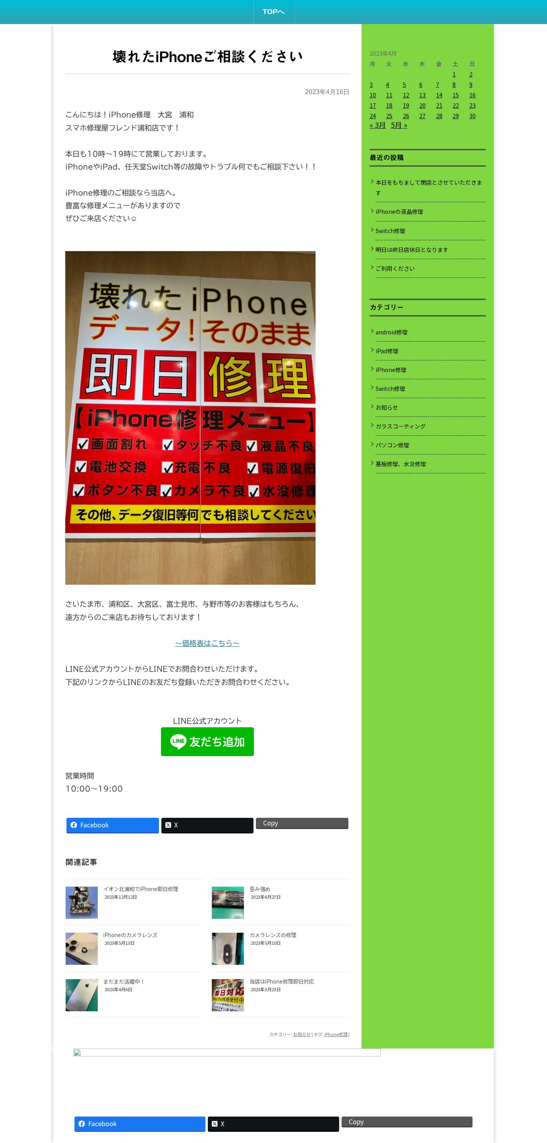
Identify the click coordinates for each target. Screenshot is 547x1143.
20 (422, 105)
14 (439, 95)
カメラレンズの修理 (272, 935)
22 (455, 105)
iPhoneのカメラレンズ (130, 935)
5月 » (399, 124)
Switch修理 (390, 231)
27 (422, 116)
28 (439, 116)
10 (373, 95)
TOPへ (274, 11)
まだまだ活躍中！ (124, 981)
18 (389, 105)
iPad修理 (387, 351)
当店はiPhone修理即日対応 (281, 981)
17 (373, 105)
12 (406, 95)
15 (455, 95)
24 (373, 116)
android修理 (392, 332)
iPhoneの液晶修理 (399, 211)
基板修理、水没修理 (401, 464)
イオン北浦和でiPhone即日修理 (140, 889)
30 (472, 116)
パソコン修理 (392, 445)
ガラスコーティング (401, 426)
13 (422, 95)
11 (389, 95)
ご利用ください (395, 268)
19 (406, 105)
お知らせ (302, 1034)
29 (455, 116)
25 (389, 116)
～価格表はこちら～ (207, 643)
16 (472, 95)
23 (472, 105)
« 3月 (378, 124)
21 (439, 105)
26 (406, 116)
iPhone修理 (336, 1034)
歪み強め (259, 889)
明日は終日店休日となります (412, 250)
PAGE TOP (528, 1099)
